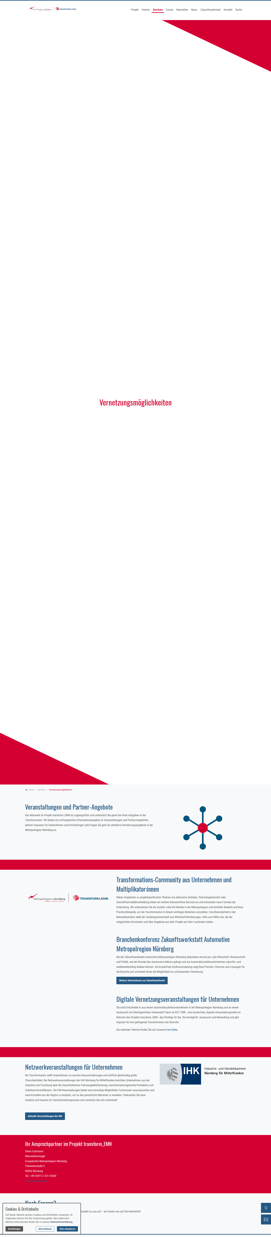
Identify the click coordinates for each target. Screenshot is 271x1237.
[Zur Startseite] (53, 10)
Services (158, 9)
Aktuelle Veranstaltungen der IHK (45, 1116)
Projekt (135, 9)
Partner (146, 9)
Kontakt (228, 9)
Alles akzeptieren (67, 1229)
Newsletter (182, 9)
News (194, 9)
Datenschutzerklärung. (61, 1221)
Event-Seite (171, 1029)
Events (169, 9)
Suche (238, 9)
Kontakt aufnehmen (36, 1180)
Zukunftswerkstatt (210, 9)
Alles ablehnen (45, 1229)
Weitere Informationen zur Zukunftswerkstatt (142, 980)
